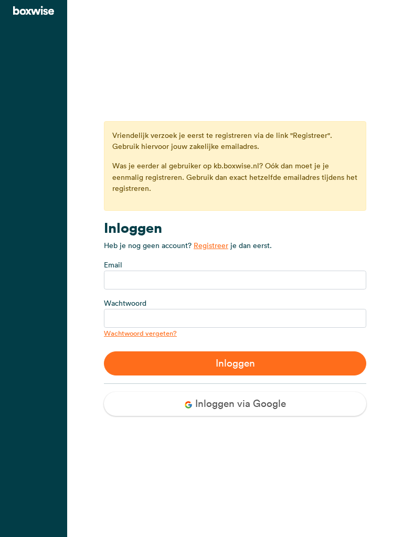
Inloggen (235, 363)
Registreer (211, 245)
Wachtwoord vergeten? (140, 333)
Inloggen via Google (239, 403)
